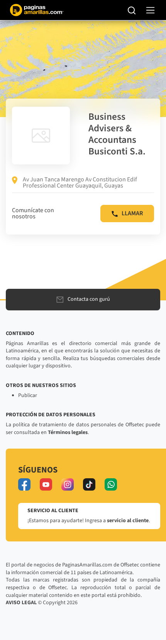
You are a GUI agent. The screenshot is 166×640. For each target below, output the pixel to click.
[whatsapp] (111, 484)
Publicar (27, 395)
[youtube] (46, 484)
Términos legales (68, 432)
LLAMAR (132, 213)
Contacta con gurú (89, 299)
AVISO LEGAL (21, 602)
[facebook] (24, 484)
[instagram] (67, 484)
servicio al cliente (128, 520)
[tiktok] (89, 484)
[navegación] (150, 10)
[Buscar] (132, 10)
